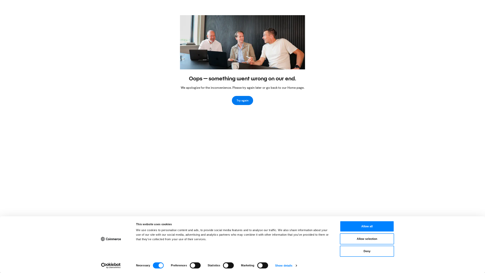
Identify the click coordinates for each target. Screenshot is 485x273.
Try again (242, 100)
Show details (283, 265)
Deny (367, 251)
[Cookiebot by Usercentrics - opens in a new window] (111, 265)
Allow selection (367, 238)
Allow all (367, 226)
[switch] (195, 265)
